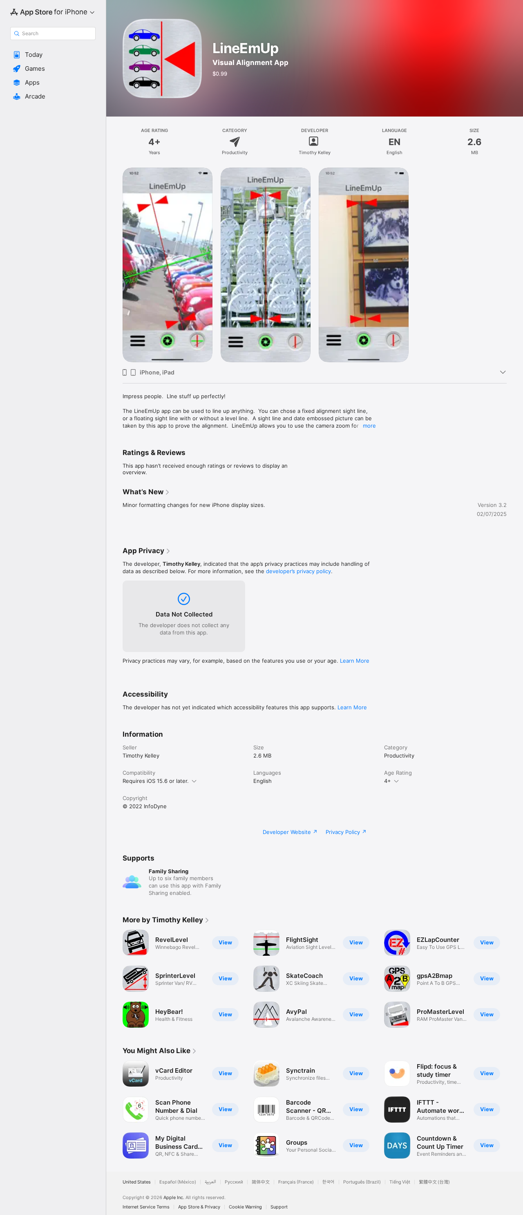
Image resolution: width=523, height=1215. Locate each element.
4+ (387, 781)
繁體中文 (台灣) (434, 1182)
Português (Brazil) (362, 1182)
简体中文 (261, 1182)
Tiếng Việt (399, 1182)
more (369, 425)
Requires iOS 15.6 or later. (156, 781)
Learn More (354, 660)
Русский (234, 1182)
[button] (53, 55)
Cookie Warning (245, 1207)
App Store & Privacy (199, 1207)
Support (279, 1207)
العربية (210, 1182)
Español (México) (177, 1182)
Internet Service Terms (146, 1207)
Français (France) (296, 1182)
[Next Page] (515, 979)
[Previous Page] (114, 979)
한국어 (328, 1182)
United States (137, 1182)
